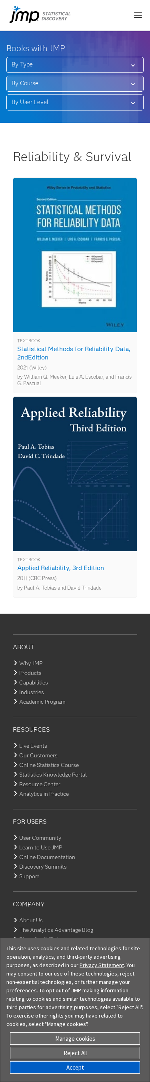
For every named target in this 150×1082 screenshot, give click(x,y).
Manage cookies (75, 1038)
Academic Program (42, 701)
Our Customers (38, 755)
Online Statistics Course (49, 765)
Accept (75, 1067)
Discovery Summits (43, 866)
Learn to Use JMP (40, 847)
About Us (31, 920)
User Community (40, 837)
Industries (31, 692)
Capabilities (33, 682)
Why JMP (30, 663)
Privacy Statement (102, 965)
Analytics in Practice (44, 793)
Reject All (75, 1053)
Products (30, 673)
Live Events (33, 745)
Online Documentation (47, 857)
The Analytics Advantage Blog (56, 929)
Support (29, 876)
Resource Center (39, 784)
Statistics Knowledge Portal (53, 774)
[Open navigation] (138, 15)
